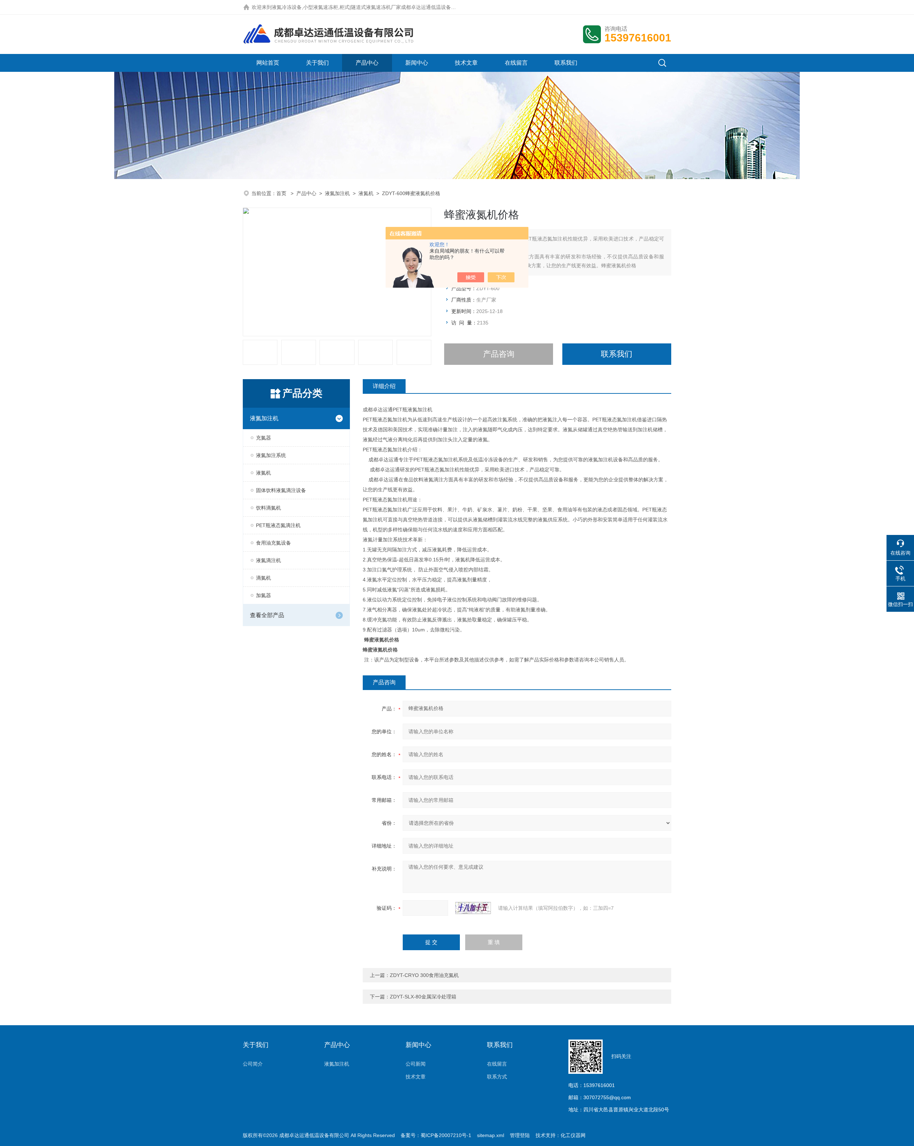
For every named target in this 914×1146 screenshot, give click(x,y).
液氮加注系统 (271, 455)
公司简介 (253, 1064)
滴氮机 (263, 578)
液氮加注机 (337, 193)
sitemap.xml (490, 1135)
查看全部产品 (267, 615)
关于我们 (317, 63)
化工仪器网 (573, 1135)
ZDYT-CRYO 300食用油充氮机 (424, 975)
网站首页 (267, 63)
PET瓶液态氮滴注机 (278, 525)
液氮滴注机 (268, 560)
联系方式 (497, 1077)
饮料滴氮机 (268, 508)
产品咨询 (498, 353)
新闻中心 (416, 63)
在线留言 (516, 63)
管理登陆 (520, 1135)
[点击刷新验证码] (473, 908)
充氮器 (263, 438)
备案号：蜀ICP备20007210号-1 (436, 1135)
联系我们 (565, 63)
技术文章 (466, 63)
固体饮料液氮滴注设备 (281, 490)
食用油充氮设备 (273, 543)
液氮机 (365, 193)
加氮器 (263, 595)
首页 (282, 193)
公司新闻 (416, 1064)
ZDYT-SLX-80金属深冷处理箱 (423, 996)
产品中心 (367, 63)
